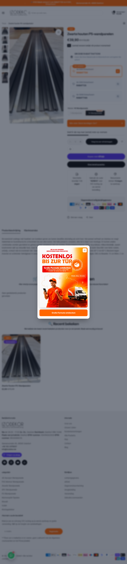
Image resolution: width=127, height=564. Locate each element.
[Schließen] (85, 250)
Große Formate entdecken (63, 313)
